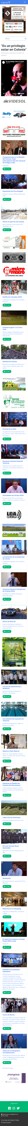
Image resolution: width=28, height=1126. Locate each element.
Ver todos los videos (7, 1068)
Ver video (7, 169)
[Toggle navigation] (25, 2)
